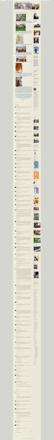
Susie (16, 186)
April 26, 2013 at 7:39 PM (18, 318)
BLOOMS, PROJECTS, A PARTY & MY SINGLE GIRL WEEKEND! (36, 348)
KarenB (17, 424)
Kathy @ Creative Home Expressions (19, 246)
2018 (34, 336)
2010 (34, 363)
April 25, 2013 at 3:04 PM (18, 164)
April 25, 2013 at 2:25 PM (18, 141)
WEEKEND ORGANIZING (35, 357)
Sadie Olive (28, 438)
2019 (34, 335)
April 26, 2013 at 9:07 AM (18, 290)
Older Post (31, 431)
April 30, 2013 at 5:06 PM (18, 422)
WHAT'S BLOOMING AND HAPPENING (36, 349)
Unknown (17, 116)
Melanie (17, 236)
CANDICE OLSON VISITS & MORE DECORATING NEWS (36, 351)
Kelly (16, 309)
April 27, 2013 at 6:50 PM (18, 359)
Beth (16, 203)
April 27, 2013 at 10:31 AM (18, 339)
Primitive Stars (17, 149)
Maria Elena (17, 242)
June (16, 355)
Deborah (17, 374)
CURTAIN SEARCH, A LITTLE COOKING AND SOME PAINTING (36, 355)
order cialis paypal (17, 428)
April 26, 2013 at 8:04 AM (18, 251)
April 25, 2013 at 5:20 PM (18, 181)
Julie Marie (17, 284)
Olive (16, 112)
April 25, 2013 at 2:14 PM (18, 137)
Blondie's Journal (35, 90)
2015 (34, 338)
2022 (34, 333)
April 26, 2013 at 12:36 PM (18, 299)
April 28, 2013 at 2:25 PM (18, 389)
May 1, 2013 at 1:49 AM (18, 425)
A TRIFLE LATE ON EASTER (36, 358)
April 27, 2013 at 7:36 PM (18, 367)
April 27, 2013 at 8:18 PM (18, 372)
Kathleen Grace (17, 170)
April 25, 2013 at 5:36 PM (18, 184)
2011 (34, 362)
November (35, 341)
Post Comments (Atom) (19, 432)
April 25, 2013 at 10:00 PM (18, 228)
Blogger (32, 438)
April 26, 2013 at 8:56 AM (18, 282)
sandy (16, 411)
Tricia (16, 178)
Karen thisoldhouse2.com (18, 166)
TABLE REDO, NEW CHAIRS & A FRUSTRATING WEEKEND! (36, 353)
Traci (16, 135)
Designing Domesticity (18, 420)
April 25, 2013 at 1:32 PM (18, 124)
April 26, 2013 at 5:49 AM (18, 244)
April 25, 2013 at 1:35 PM (18, 128)
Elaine (16, 190)
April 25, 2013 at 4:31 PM (18, 173)
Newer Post (16, 431)
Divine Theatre (17, 220)
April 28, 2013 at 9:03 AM (18, 379)
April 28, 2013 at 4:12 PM (18, 398)
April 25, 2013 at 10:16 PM (18, 234)
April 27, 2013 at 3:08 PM (18, 353)
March (35, 359)
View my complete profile (36, 108)
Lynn (16, 175)
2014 (34, 339)
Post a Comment (17, 430)
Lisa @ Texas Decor (18, 296)
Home (23, 431)
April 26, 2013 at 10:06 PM (18, 327)
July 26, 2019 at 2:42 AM (18, 429)
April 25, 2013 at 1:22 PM (18, 110)
